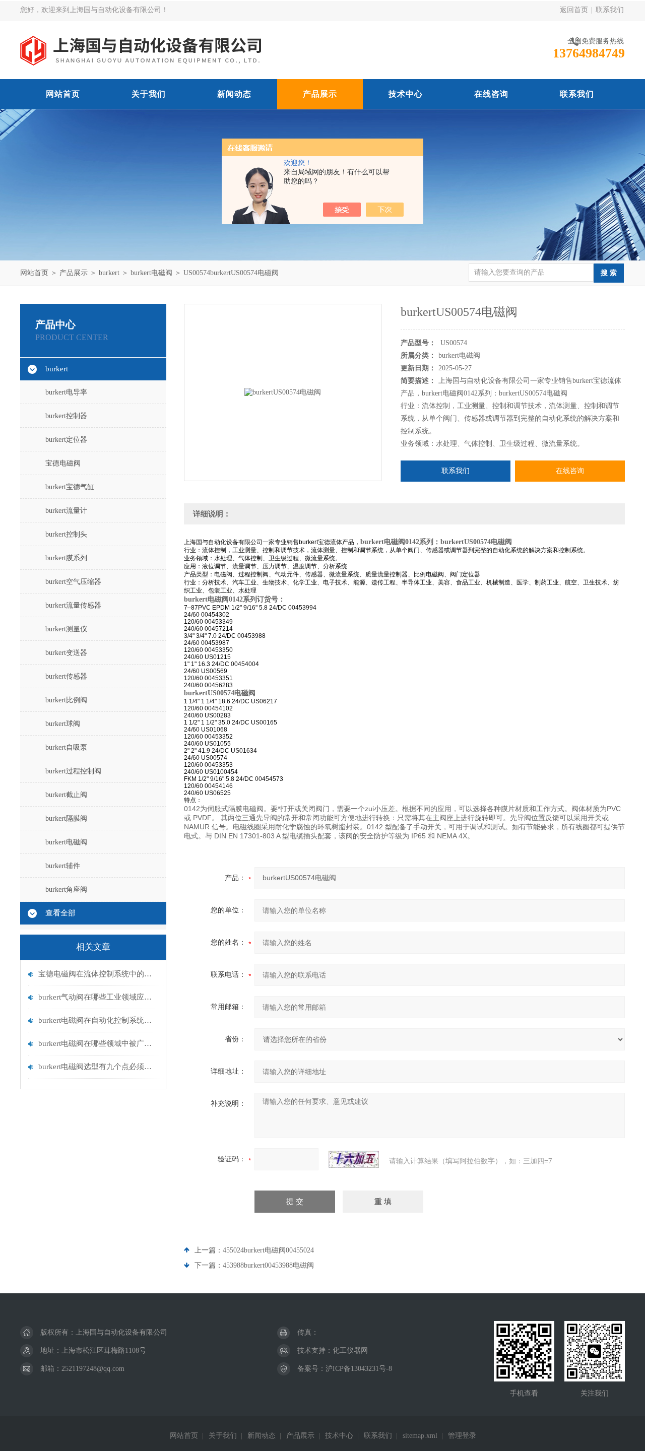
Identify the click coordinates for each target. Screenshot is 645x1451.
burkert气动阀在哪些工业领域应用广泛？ (98, 997)
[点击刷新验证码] (354, 1159)
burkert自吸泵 (66, 747)
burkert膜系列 (66, 558)
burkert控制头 (66, 534)
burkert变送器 (66, 652)
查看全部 (60, 913)
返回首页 (574, 10)
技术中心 (406, 94)
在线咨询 (491, 94)
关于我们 (149, 94)
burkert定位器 (66, 439)
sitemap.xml (420, 1435)
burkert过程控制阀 (73, 771)
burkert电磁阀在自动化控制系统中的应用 (98, 1020)
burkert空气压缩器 (73, 581)
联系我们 (610, 10)
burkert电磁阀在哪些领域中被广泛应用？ (98, 1043)
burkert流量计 (66, 510)
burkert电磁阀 (151, 273)
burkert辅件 (62, 866)
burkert (109, 273)
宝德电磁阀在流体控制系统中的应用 (98, 974)
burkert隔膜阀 (66, 818)
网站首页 (63, 94)
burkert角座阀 (66, 889)
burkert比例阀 (66, 700)
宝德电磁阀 (63, 463)
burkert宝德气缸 (69, 487)
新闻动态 (234, 94)
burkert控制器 (66, 416)
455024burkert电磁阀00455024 (268, 1250)
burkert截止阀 (66, 795)
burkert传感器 (66, 676)
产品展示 (320, 94)
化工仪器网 (350, 1350)
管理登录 (462, 1435)
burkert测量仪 (66, 629)
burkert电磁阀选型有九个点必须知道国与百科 (98, 1067)
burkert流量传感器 (73, 605)
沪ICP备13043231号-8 (359, 1368)
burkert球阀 (62, 724)
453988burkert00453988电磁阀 (268, 1265)
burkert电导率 (66, 392)
